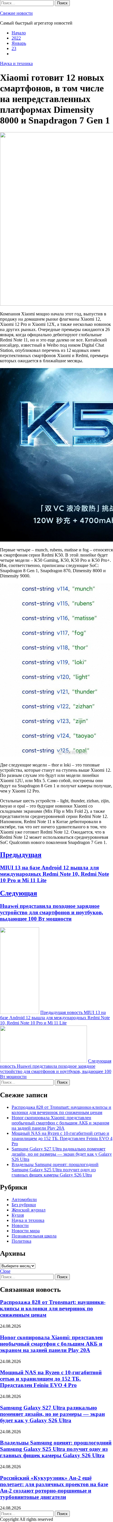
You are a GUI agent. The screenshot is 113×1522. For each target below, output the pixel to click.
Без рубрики (24, 1204)
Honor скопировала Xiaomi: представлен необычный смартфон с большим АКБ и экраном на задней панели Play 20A (60, 1123)
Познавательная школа (34, 1235)
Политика (21, 1241)
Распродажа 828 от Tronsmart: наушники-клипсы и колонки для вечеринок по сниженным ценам (61, 1110)
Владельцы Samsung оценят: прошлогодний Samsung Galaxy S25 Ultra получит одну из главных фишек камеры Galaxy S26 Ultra (55, 1169)
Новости (20, 1225)
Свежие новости (16, 13)
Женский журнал (28, 1209)
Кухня (18, 1215)
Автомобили (24, 1199)
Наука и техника (16, 63)
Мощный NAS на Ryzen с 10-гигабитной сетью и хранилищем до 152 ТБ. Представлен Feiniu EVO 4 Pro (62, 1138)
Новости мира (26, 1230)
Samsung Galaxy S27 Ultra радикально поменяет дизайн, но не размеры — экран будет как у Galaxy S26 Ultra (62, 1154)
